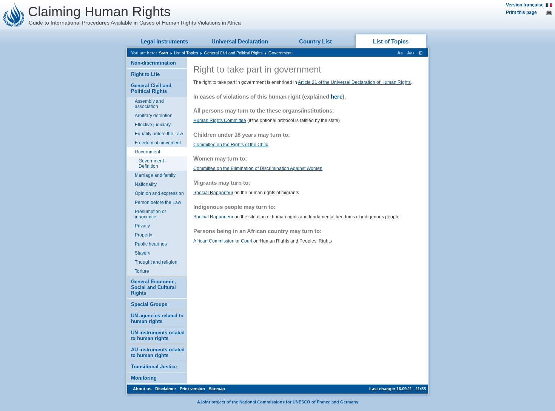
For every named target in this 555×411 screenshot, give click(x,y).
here (336, 96)
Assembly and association (149, 104)
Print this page (521, 12)
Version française (525, 5)
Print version (192, 388)
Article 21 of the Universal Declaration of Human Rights (354, 82)
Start (163, 53)
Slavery (142, 253)
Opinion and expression (159, 193)
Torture (142, 271)
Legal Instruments (164, 41)
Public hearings (151, 244)
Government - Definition (152, 163)
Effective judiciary (153, 124)
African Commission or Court (222, 241)
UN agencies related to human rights (157, 318)
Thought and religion (156, 262)
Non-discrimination (153, 63)
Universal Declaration (239, 41)
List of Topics (391, 41)
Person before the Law (158, 202)
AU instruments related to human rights (158, 352)
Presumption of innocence (150, 214)
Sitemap (217, 388)
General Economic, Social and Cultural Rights (153, 287)
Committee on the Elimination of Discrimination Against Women (257, 168)
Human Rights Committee (219, 120)
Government (279, 53)
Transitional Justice (154, 366)
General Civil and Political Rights (233, 53)
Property (143, 235)
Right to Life (145, 74)
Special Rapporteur (213, 192)
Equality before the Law (159, 133)
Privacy (142, 226)
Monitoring (144, 378)
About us (142, 388)
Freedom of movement (158, 142)
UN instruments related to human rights (158, 335)
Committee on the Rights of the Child (230, 144)
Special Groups (149, 304)
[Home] (14, 14)
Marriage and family (155, 175)
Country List (315, 41)
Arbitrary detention (154, 115)
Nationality (146, 184)
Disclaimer (165, 388)
